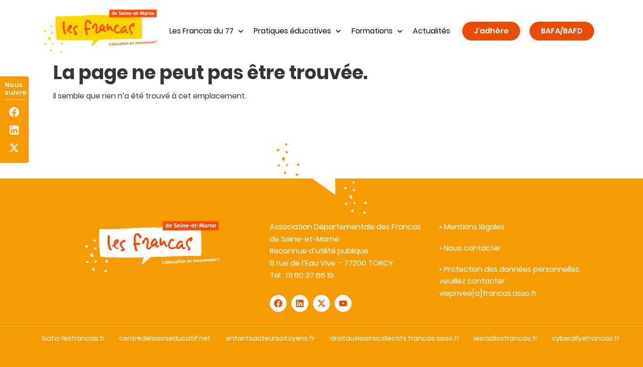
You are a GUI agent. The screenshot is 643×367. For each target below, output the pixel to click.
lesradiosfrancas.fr (506, 338)
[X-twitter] (14, 148)
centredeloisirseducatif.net (164, 338)
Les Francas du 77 (201, 30)
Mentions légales (474, 226)
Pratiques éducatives (292, 30)
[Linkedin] (14, 129)
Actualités (431, 30)
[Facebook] (14, 112)
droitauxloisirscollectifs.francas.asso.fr (394, 338)
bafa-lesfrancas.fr (73, 338)
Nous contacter (472, 248)
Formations (372, 30)
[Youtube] (343, 303)
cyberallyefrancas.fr (585, 338)
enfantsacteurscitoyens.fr (270, 338)
